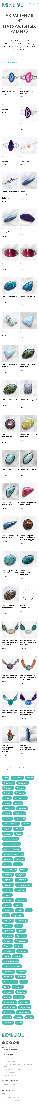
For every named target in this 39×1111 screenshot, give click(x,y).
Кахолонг (20, 859)
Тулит (6, 987)
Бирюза (18, 803)
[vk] (17, 1042)
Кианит (7, 864)
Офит (6, 915)
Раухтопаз (21, 936)
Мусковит (8, 900)
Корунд (18, 946)
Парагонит (17, 915)
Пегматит (8, 920)
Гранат (26, 823)
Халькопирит (9, 1002)
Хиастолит (24, 1002)
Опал (29, 910)
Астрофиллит (20, 798)
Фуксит (7, 997)
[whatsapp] (14, 1042)
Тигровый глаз (10, 982)
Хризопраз (8, 1012)
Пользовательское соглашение (11, 1070)
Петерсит (8, 936)
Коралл (18, 864)
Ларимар (8, 880)
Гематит (7, 818)
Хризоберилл (9, 1007)
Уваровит (8, 992)
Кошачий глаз (10, 869)
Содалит (17, 956)
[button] (30, 4)
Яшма (19, 1022)
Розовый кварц (10, 839)
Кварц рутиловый (11, 849)
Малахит (7, 890)
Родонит (7, 941)
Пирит (19, 926)
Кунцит (23, 869)
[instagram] (3, 1042)
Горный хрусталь (11, 823)
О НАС (4, 1058)
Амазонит (8, 788)
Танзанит (8, 977)
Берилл (7, 803)
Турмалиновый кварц (13, 854)
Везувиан (22, 808)
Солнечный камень (12, 966)
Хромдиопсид (23, 1012)
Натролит (21, 900)
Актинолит (22, 783)
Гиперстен (20, 818)
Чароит (29, 1017)
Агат (6, 778)
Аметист (20, 788)
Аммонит (20, 793)
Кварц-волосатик (11, 844)
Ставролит (8, 971)
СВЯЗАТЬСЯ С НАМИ (8, 1084)
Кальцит (7, 859)
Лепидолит (21, 880)
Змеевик (7, 834)
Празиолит (8, 931)
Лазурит (20, 874)
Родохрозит (21, 941)
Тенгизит (21, 977)
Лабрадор (8, 874)
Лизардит (8, 885)
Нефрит (7, 905)
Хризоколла (25, 1007)
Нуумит (18, 905)
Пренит (21, 931)
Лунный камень (23, 885)
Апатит (7, 798)
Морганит (20, 890)
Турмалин (18, 987)
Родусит (7, 946)
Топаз (23, 982)
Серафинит (8, 951)
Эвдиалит (8, 1022)
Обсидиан (8, 910)
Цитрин (7, 1017)
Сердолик (22, 951)
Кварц (18, 834)
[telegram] (10, 1042)
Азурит (30, 778)
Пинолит (7, 926)
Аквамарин (9, 783)
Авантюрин (17, 778)
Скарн (6, 956)
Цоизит (18, 1017)
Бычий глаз (8, 808)
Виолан (7, 813)
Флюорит (21, 992)
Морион (7, 895)
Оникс (19, 910)
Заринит (18, 829)
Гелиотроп (19, 813)
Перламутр (21, 920)
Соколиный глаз (11, 961)
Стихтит (21, 971)
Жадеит (7, 829)
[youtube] (7, 1042)
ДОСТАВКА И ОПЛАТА (9, 1061)
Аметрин (7, 793)
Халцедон (19, 997)
